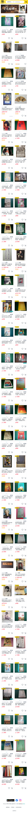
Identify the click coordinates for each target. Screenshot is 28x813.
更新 (24, 803)
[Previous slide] (2, 21)
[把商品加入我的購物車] (12, 38)
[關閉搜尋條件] (13, 2)
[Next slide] (12, 21)
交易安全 (14, 810)
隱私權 (12, 807)
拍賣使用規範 (18, 807)
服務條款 (8, 807)
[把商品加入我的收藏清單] (9, 38)
